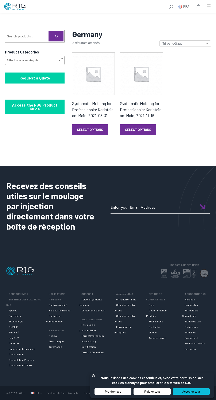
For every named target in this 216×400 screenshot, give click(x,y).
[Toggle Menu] (208, 6)
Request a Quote (34, 78)
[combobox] (35, 60)
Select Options (90, 129)
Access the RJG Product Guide (34, 107)
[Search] (56, 36)
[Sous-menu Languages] (41, 393)
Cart (199, 7)
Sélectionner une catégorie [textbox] (33, 60)
